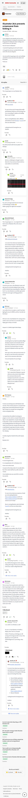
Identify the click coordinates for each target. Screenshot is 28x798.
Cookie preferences (6, 791)
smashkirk (7, 87)
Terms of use (15, 788)
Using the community (7, 788)
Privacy (20, 788)
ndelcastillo (9, 156)
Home (4, 6)
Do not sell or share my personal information (12, 793)
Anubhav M (10, 100)
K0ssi (6, 524)
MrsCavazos (7, 581)
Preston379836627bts (10, 281)
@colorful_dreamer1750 (15, 664)
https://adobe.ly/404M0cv (11, 496)
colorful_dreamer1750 (12, 620)
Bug (4, 66)
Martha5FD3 (8, 456)
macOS (21, 120)
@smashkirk (10, 104)
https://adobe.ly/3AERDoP (16, 683)
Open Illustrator (21, 13)
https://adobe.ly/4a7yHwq (11, 498)
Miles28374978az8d (9, 218)
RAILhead (7, 306)
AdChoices (7, 796)
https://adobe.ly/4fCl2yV (16, 691)
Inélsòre (6, 34)
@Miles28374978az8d (12, 239)
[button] (3, 3)
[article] (14, 92)
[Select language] (18, 3)
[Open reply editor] (14, 76)
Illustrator (19, 6)
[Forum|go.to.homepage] (10, 3)
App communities (11, 6)
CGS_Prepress (8, 395)
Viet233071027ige (9, 199)
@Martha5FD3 (11, 489)
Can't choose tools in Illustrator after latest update (13, 756)
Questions (5, 8)
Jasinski (6, 140)
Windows (17, 120)
